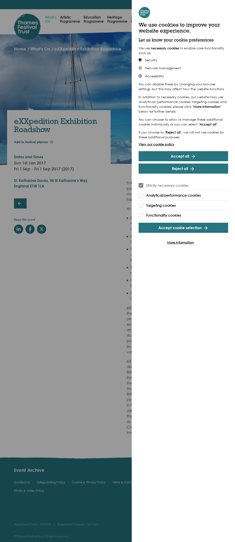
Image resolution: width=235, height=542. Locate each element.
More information (180, 242)
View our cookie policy (156, 144)
